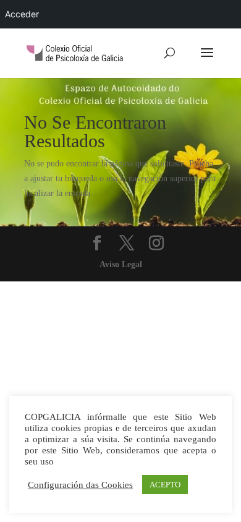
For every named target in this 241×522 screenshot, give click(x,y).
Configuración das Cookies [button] (80, 485)
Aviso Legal (120, 264)
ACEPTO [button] (165, 484)
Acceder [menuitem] (22, 14)
